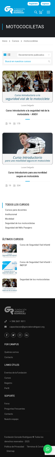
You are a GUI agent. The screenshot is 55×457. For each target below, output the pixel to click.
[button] (47, 449)
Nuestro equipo (11, 419)
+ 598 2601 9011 (18, 321)
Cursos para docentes (16, 210)
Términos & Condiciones (38, 446)
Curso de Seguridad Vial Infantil (35, 245)
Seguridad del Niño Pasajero (18, 227)
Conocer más (27, 86)
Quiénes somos (11, 352)
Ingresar (45, 4)
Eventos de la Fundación (15, 372)
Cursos (15, 41)
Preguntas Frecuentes (14, 409)
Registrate (33, 4)
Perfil (6, 388)
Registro (8, 383)
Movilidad (9, 218)
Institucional (11, 214)
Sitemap (11, 451)
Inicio (4, 41)
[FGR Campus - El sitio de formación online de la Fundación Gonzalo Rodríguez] (14, 10)
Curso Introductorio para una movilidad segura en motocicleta (27, 174)
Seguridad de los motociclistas (20, 223)
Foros (7, 403)
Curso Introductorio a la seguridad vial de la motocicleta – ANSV (27, 112)
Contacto (8, 357)
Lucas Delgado (27, 105)
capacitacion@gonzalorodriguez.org (27, 326)
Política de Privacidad (14, 446)
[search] (49, 61)
